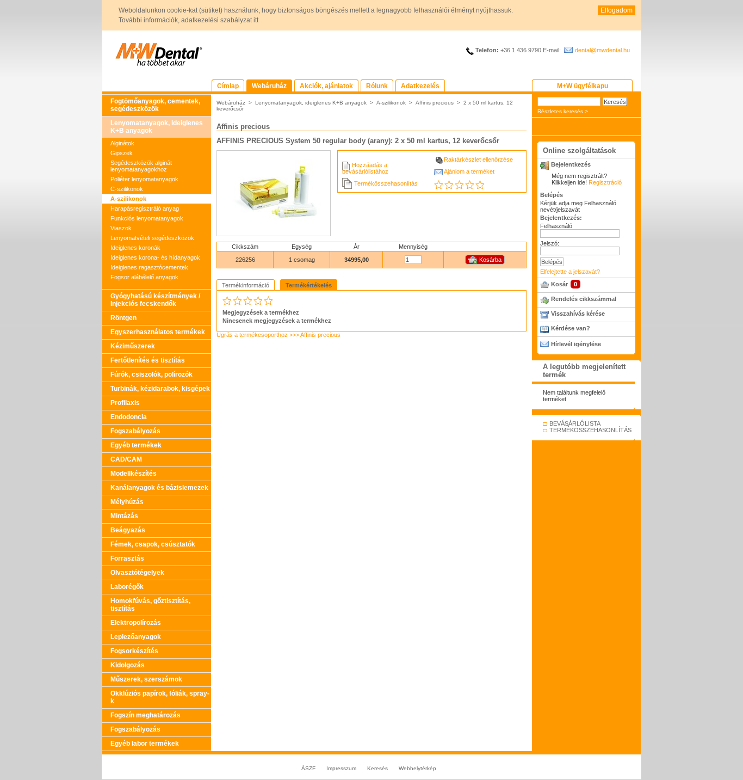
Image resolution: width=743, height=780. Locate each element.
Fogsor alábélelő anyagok (144, 277)
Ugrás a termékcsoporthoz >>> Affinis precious (278, 334)
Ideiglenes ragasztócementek (149, 267)
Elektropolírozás (135, 623)
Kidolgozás (127, 665)
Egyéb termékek (136, 445)
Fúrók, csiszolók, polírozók (151, 374)
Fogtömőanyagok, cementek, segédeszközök (155, 105)
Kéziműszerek (132, 346)
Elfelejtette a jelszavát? (570, 271)
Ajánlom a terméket (469, 171)
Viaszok (121, 228)
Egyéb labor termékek (144, 743)
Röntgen (123, 318)
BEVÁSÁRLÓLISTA (574, 423)
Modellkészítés (133, 473)
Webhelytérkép (417, 768)
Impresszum (341, 768)
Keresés (377, 768)
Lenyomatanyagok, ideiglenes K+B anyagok (156, 126)
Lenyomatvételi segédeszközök (152, 238)
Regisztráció (605, 182)
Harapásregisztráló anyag (144, 208)
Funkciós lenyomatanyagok (146, 218)
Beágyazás (127, 530)
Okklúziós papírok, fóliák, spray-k (159, 697)
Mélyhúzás (127, 502)
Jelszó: (549, 243)
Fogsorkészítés (134, 651)
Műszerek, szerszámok (146, 679)
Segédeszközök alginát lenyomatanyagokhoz (141, 166)
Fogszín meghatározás (145, 715)
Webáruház (230, 103)
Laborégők (127, 587)
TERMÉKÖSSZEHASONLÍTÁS (590, 430)
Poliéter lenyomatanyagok (144, 179)
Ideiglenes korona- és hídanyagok (155, 257)
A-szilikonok (128, 198)
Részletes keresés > (562, 111)
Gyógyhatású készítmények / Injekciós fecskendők (155, 300)
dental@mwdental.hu (602, 50)
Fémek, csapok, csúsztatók (152, 544)
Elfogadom (616, 10)
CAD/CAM (126, 459)
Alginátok (122, 143)
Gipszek (121, 153)
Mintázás (124, 516)
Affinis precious (435, 103)
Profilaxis (125, 403)
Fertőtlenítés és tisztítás (147, 360)
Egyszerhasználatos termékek (157, 332)
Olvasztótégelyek (137, 572)
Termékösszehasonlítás (386, 183)
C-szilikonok (126, 189)
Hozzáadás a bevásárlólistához (365, 168)
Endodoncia (128, 417)
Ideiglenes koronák (135, 247)
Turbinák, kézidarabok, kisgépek (160, 388)
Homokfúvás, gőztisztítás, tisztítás (150, 604)
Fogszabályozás (135, 431)
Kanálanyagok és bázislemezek (159, 488)
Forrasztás (127, 558)
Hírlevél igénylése (576, 344)
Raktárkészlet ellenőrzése (478, 159)
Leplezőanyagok (135, 637)
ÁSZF (308, 768)
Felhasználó (556, 226)
